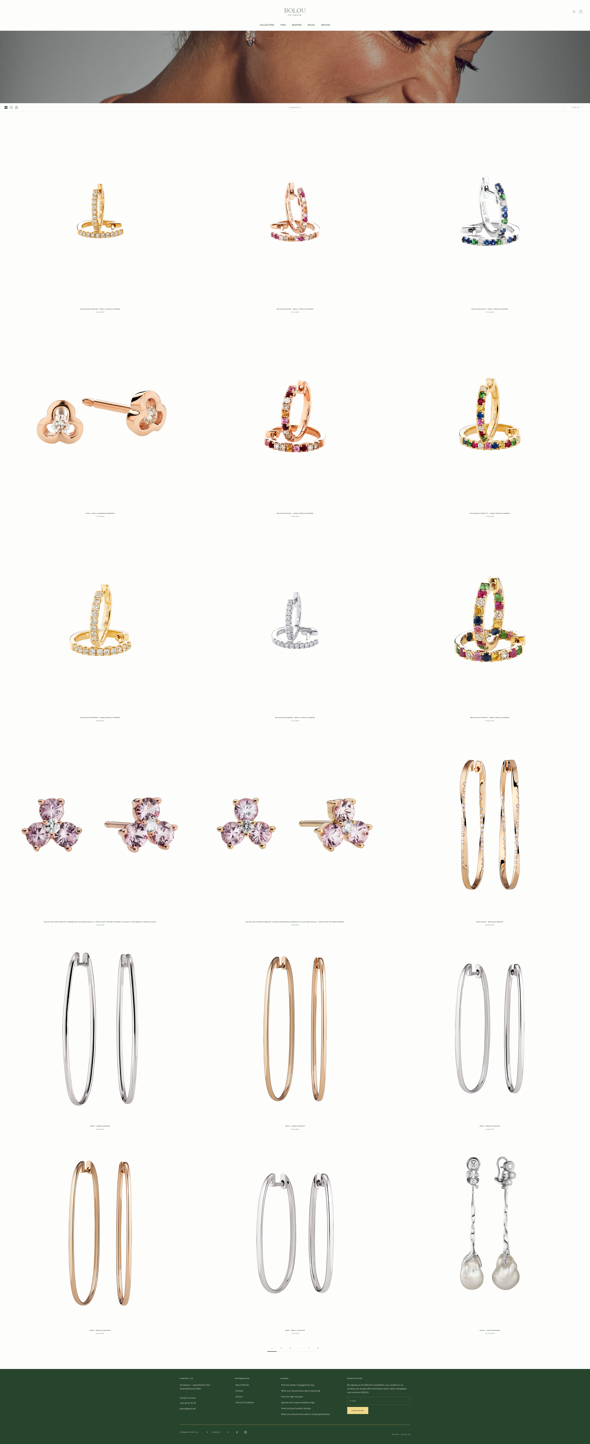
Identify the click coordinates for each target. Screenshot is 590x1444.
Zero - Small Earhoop (295, 1330)
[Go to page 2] (318, 1348)
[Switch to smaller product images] (11, 107)
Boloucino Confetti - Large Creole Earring (490, 513)
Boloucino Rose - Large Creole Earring (295, 513)
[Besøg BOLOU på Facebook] (237, 1432)
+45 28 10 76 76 (188, 1403)
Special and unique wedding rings (297, 1402)
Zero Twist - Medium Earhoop (489, 922)
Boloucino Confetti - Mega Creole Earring (489, 717)
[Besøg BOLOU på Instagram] (245, 1432)
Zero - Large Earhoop (100, 1126)
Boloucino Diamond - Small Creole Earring (100, 309)
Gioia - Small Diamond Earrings (100, 513)
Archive (239, 1396)
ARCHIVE (325, 25)
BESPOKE (297, 25)
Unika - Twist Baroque (490, 1330)
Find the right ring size (292, 1396)
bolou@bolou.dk (188, 1408)
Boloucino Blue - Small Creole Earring (490, 309)
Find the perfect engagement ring (297, 1385)
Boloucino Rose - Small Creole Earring (295, 309)
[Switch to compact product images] (16, 107)
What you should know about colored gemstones (305, 1414)
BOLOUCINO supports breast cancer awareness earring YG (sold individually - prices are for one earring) (295, 922)
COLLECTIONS (267, 25)
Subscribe (358, 1411)
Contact (239, 1390)
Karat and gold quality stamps (296, 1408)
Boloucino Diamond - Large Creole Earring (100, 717)
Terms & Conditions (244, 1402)
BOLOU (311, 25)
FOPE (283, 25)
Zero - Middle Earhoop (490, 1126)
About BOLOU (242, 1385)
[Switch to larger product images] (6, 107)
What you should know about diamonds (300, 1390)
